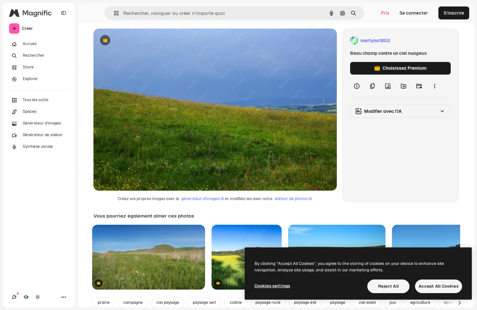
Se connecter (413, 13)
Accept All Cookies (439, 286)
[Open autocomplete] (114, 13)
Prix (385, 13)
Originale (136, 41)
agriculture (420, 302)
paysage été (305, 302)
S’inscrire (454, 13)
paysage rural (267, 302)
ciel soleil (367, 302)
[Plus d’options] (434, 86)
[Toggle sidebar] (63, 13)
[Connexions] (14, 297)
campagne (133, 302)
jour (393, 302)
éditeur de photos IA (293, 198)
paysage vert (204, 302)
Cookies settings (272, 286)
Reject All (388, 286)
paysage (337, 302)
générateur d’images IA (202, 198)
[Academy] (26, 297)
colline (236, 302)
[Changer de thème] (37, 297)
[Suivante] (459, 302)
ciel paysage (167, 302)
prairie (104, 302)
